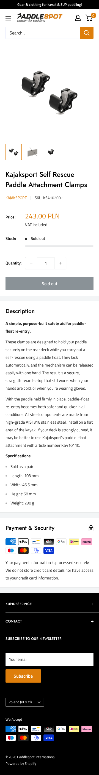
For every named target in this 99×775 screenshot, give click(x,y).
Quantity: (14, 263)
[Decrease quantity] (31, 263)
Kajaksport (16, 198)
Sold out (49, 283)
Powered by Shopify (21, 763)
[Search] (87, 33)
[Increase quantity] (60, 263)
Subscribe (23, 676)
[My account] (78, 18)
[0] (89, 18)
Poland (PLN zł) (20, 702)
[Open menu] (8, 18)
